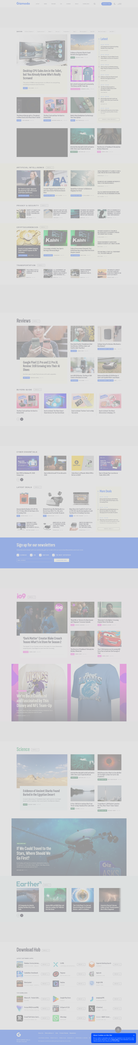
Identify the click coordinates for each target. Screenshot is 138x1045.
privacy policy (115, 1039)
